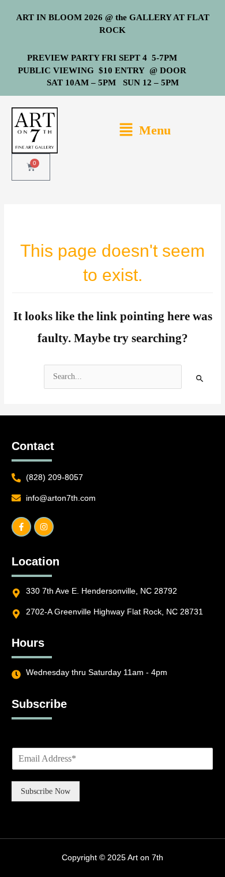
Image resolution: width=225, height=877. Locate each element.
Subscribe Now (45, 791)
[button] (144, 131)
